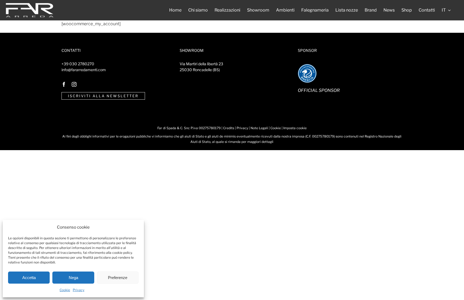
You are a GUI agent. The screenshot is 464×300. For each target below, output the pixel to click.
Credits (228, 128)
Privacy (78, 290)
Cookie (65, 290)
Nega (73, 277)
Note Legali (259, 128)
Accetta (29, 277)
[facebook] (63, 84)
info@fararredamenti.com (83, 69)
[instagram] (74, 84)
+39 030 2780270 (77, 64)
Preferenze (117, 277)
